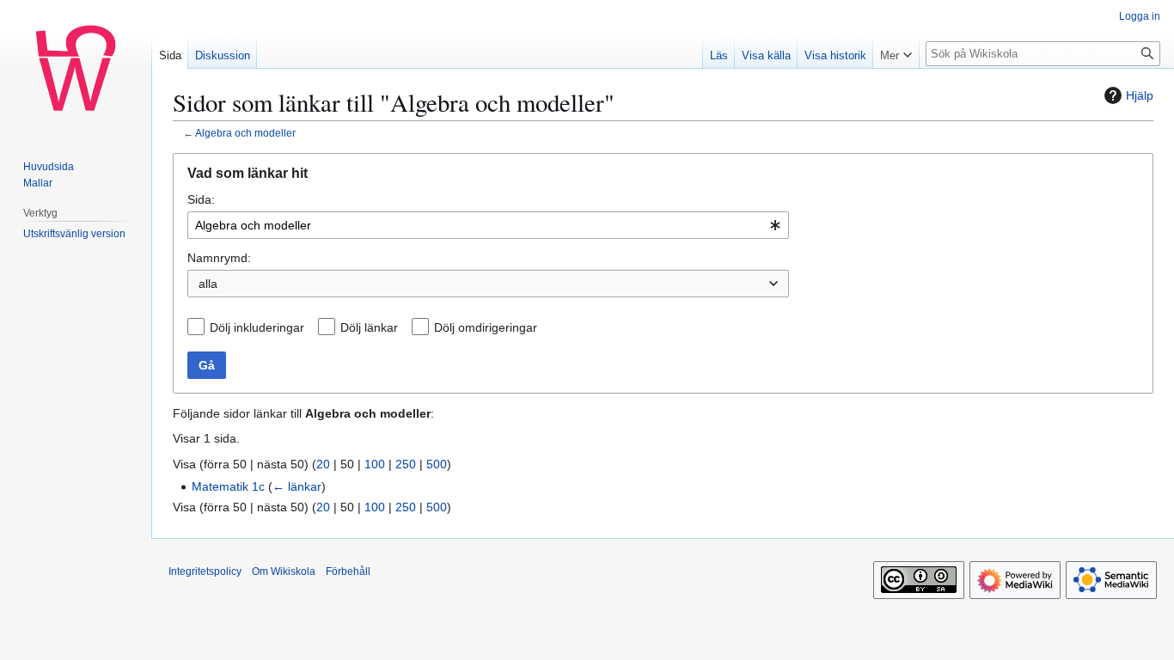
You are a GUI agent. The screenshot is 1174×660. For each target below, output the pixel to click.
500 (436, 464)
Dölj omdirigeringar (485, 327)
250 (405, 464)
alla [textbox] (208, 283)
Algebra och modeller (245, 132)
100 (374, 464)
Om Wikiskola (283, 571)
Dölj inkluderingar (257, 327)
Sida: (201, 199)
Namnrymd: (219, 258)
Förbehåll (348, 571)
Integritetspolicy (205, 571)
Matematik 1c (228, 486)
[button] (896, 51)
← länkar (296, 486)
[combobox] (488, 225)
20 (323, 464)
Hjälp (1139, 95)
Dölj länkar (369, 327)
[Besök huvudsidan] (75, 69)
